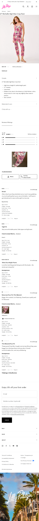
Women (4, 11)
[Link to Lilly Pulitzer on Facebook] (6, 446)
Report (16, 218)
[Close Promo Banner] (2, 1)
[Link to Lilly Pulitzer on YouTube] (13, 446)
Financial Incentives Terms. (17, 414)
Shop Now (28, 1)
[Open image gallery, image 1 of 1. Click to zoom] (19, 39)
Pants (9, 11)
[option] (19, 39)
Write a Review (17, 66)
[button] (36, 1)
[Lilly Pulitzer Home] (6, 6)
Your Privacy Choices (26, 460)
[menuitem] (23, 6)
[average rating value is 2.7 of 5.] (6, 66)
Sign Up (7, 420)
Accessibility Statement (8, 458)
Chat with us (6, 109)
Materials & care (7, 104)
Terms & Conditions (7, 455)
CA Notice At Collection (8, 464)
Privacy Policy (19, 406)
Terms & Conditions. (30, 406)
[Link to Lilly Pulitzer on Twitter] (10, 446)
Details (4, 78)
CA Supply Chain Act (26, 463)
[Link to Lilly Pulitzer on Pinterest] (17, 446)
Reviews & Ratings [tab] (7, 122)
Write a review (32, 134)
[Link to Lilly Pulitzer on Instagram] (2, 446)
